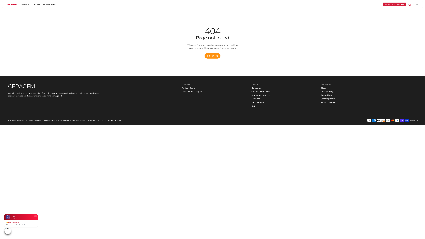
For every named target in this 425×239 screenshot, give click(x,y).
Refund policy (49, 120)
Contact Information (260, 92)
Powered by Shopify (34, 120)
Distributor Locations (260, 95)
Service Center (257, 102)
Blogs (323, 88)
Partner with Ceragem (192, 92)
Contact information (112, 120)
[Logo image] (11, 4)
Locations (255, 99)
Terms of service (78, 120)
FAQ (253, 106)
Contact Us (256, 88)
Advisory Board (188, 88)
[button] (409, 4)
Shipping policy (94, 120)
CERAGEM (19, 120)
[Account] (413, 4)
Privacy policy (63, 120)
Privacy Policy (327, 92)
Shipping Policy (328, 99)
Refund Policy (327, 95)
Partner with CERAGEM (394, 4)
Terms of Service (328, 102)
